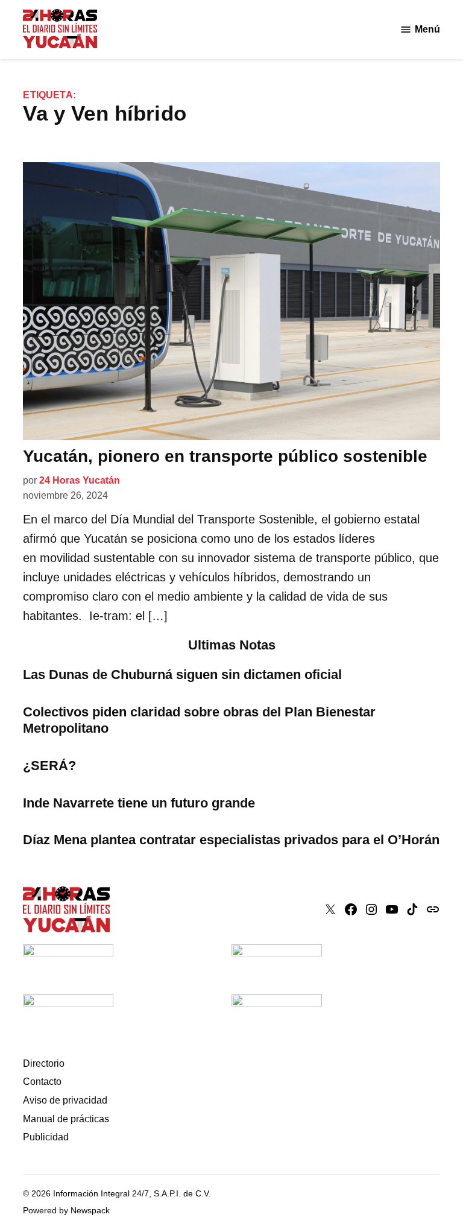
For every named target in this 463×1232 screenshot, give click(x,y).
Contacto (42, 1081)
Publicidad (46, 1137)
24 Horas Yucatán (79, 480)
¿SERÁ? (49, 765)
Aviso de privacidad (65, 1100)
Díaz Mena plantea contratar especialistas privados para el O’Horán (231, 839)
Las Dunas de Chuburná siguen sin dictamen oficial (182, 674)
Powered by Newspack (66, 1210)
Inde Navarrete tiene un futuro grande (139, 802)
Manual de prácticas (66, 1119)
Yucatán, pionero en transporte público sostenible (225, 456)
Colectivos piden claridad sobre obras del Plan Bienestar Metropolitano (199, 720)
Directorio (44, 1063)
